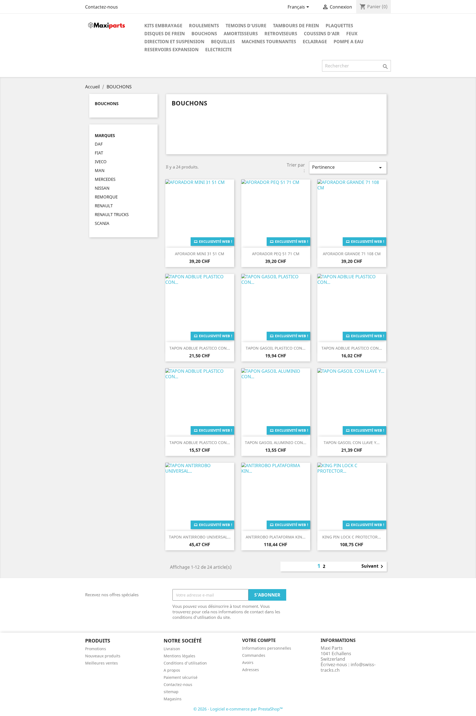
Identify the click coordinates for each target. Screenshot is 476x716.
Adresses (250, 669)
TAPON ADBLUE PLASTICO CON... (199, 348)
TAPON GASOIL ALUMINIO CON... (275, 442)
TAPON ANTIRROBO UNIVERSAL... (200, 537)
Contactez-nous (101, 7)
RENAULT (104, 205)
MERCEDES (105, 179)
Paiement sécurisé (181, 677)
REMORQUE (106, 197)
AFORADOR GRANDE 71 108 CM (352, 253)
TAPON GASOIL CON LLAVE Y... (352, 442)
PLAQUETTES (339, 26)
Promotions (95, 648)
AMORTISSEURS (241, 34)
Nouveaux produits (102, 655)
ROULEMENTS (204, 26)
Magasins (173, 698)
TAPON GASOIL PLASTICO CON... (275, 348)
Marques (105, 135)
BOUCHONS (204, 34)
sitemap (171, 691)
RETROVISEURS (280, 34)
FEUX (352, 34)
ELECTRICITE (218, 50)
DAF (99, 144)
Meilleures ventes (101, 663)
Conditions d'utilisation (185, 663)
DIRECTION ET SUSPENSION (174, 42)
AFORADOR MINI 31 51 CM (199, 253)
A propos (172, 670)
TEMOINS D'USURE (246, 26)
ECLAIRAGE (315, 42)
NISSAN (102, 188)
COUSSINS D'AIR (322, 34)
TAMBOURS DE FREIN (296, 26)
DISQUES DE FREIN (164, 34)
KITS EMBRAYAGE (163, 26)
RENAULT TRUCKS (112, 214)
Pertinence (348, 167)
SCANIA (102, 223)
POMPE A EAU (348, 42)
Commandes (253, 655)
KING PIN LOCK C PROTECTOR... (351, 537)
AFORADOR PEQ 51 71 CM (275, 253)
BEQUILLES (223, 42)
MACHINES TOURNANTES (269, 42)
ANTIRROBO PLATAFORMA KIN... (275, 537)
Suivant (373, 566)
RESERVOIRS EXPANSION (171, 50)
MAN (99, 170)
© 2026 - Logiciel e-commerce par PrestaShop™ (238, 709)
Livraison (172, 648)
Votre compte (259, 640)
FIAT (99, 153)
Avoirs (247, 662)
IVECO (101, 161)
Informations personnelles (266, 648)
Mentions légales (179, 655)
